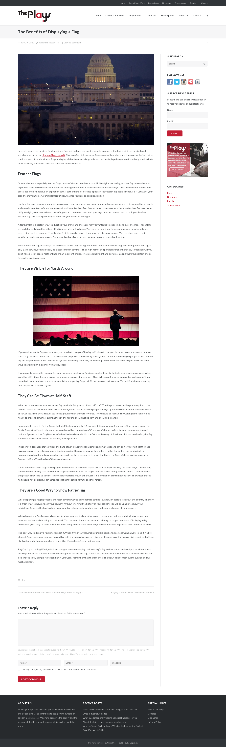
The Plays (92, 743)
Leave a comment (72, 42)
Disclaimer (153, 717)
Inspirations (153, 3)
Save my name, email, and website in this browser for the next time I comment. (59, 669)
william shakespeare (49, 42)
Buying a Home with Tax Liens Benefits (131, 592)
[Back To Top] (218, 739)
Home (122, 3)
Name (170, 110)
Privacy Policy (154, 722)
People (170, 201)
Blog (23, 580)
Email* (170, 121)
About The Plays (156, 709)
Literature (166, 3)
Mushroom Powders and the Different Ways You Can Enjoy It (52, 592)
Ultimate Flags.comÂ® (53, 155)
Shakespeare (180, 3)
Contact (204, 3)
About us (194, 3)
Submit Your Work (137, 3)
